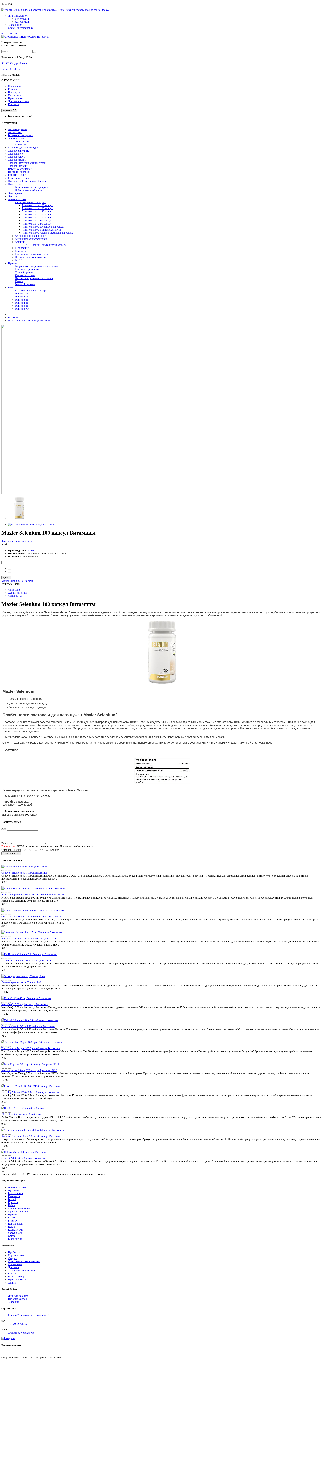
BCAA (19, 260)
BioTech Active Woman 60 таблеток (21, 1114)
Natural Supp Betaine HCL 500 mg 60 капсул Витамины (32, 894)
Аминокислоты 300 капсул (37, 217)
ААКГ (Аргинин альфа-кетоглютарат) (44, 244)
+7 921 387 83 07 (10, 33)
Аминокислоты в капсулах (30, 202)
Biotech (12, 1199)
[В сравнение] (2, 870)
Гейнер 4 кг (21, 302)
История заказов (17, 1298)
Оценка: (6, 849)
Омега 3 (12, 1235)
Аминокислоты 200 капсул (37, 214)
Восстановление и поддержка (32, 187)
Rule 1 (11, 1226)
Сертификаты (16, 1255)
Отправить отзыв (11, 853)
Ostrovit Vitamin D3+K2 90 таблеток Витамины (28, 1026)
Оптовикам (14, 95)
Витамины (14, 317)
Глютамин (21, 251)
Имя (3, 828)
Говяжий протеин (25, 284)
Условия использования (21, 1270)
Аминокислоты (17, 1187)
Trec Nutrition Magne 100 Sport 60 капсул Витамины (30, 1048)
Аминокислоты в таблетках (31, 238)
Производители (17, 98)
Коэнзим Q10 (15, 1229)
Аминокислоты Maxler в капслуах (41, 229)
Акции (12, 1282)
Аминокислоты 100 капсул (37, 205)
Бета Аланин (15, 1193)
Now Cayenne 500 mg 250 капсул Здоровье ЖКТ (29, 1070)
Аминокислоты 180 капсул (37, 211)
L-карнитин (15, 1238)
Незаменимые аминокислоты (32, 257)
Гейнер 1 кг (21, 293)
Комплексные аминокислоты (31, 254)
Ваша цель (14, 92)
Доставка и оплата (18, 101)
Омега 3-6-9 (22, 141)
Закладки (13, 1301)
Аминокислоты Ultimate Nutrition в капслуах (47, 232)
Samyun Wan (15, 1232)
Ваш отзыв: (8, 843)
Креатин (13, 1202)
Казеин (19, 281)
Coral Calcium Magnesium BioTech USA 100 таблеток (31, 916)
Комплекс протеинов (27, 269)
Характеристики (17, 592)
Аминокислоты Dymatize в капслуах (43, 226)
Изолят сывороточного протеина (34, 278)
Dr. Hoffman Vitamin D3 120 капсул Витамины (27, 960)
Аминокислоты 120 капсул (37, 208)
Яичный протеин (25, 275)
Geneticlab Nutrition (19, 1208)
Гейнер (12, 1205)
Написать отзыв (23, 541)
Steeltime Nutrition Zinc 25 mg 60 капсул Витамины (30, 938)
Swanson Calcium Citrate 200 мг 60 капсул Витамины (31, 1136)
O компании (15, 1264)
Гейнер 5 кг (21, 305)
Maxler (32, 550)
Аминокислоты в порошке (30, 235)
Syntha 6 (13, 1220)
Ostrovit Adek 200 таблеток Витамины (23, 1158)
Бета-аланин (22, 247)
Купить (6, 577)
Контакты (13, 104)
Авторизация (22, 21)
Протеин (13, 1214)
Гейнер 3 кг (21, 299)
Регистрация (22, 18)
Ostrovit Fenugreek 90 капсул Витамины (24, 872)
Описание (14, 589)
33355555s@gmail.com (14, 63)
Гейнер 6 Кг (22, 308)
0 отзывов (7, 541)
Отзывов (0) (15, 595)
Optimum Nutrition (18, 1211)
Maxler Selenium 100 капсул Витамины (30, 320)
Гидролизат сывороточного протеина (36, 266)
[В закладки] (9, 870)
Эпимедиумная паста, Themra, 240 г (22, 982)
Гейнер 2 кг (21, 296)
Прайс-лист (14, 1252)
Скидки (12, 1258)
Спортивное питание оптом (24, 1261)
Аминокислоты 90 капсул (36, 223)
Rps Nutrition (15, 1223)
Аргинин (20, 241)
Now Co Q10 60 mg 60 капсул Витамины (24, 1004)
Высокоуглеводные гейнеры (31, 290)
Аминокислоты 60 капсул (36, 220)
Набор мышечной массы (29, 190)
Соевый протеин (24, 272)
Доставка (13, 1267)
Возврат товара (17, 1276)
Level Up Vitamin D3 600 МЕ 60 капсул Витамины (30, 1092)
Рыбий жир (21, 144)
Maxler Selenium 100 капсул (17, 580)
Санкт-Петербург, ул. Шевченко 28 (28, 1315)
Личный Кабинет (18, 1295)
